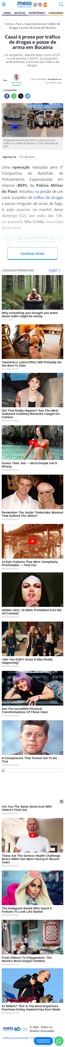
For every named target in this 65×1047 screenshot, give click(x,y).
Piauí (19, 24)
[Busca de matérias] (61, 5)
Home (7, 13)
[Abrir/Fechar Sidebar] (4, 4)
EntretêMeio (37, 13)
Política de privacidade (16, 1038)
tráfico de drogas (48, 197)
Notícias (19, 13)
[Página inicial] (24, 4)
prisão (45, 191)
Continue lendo (33, 253)
